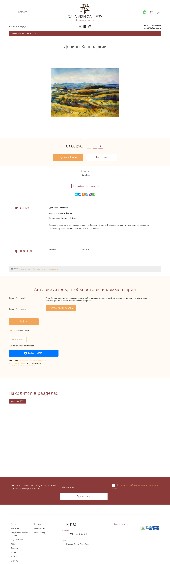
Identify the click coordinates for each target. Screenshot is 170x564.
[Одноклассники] (83, 194)
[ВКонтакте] (79, 194)
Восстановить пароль (61, 308)
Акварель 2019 (31, 33)
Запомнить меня (22, 330)
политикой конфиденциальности (22, 366)
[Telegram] (86, 194)
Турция (29, 269)
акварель (54, 269)
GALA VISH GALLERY (84, 16)
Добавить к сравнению (88, 186)
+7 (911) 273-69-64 (152, 25)
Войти (23, 321)
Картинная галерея (85, 20)
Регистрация (18, 339)
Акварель (21, 33)
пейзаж (22, 269)
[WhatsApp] (93, 194)
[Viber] (90, 194)
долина (47, 269)
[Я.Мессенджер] (76, 194)
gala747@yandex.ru (152, 28)
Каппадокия (38, 269)
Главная (14, 33)
